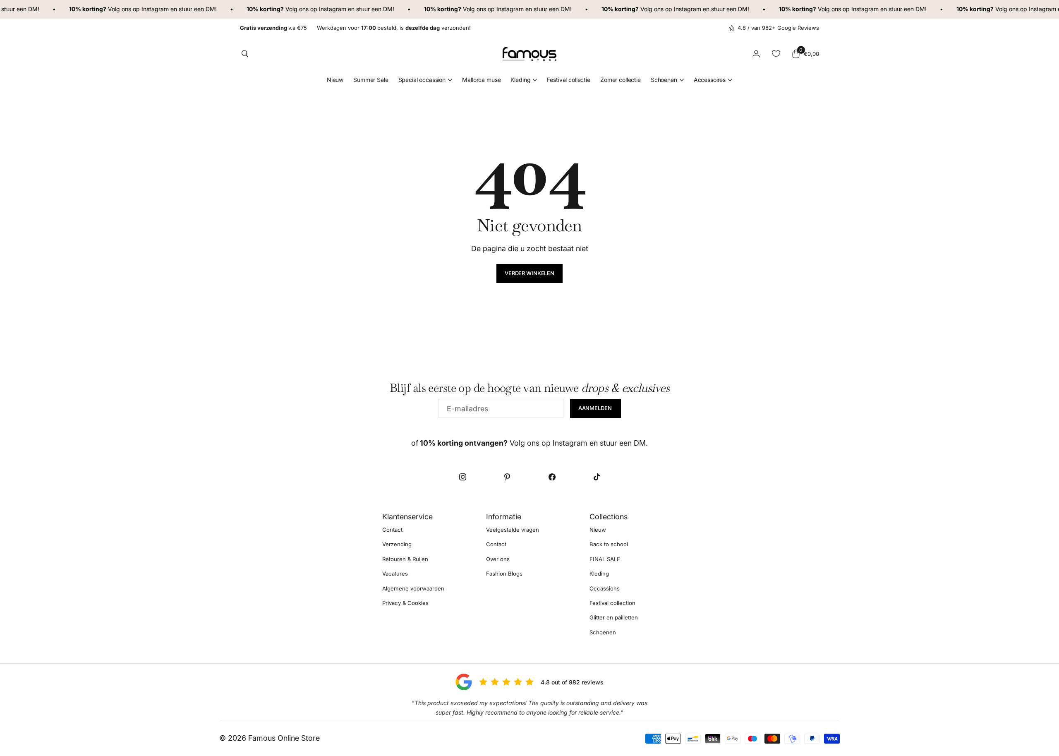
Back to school (608, 544)
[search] (245, 54)
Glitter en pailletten (613, 617)
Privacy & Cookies (405, 603)
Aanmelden (595, 408)
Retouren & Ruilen (405, 559)
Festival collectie (568, 79)
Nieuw (335, 79)
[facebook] (552, 477)
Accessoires (710, 79)
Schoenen (664, 79)
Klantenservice (407, 516)
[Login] (756, 54)
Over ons (498, 559)
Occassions (604, 588)
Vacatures (395, 573)
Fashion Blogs (504, 573)
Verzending (397, 544)
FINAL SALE (604, 559)
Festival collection (612, 603)
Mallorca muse (481, 79)
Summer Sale (370, 79)
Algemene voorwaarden (413, 588)
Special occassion (422, 79)
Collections (608, 516)
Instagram (147, 8)
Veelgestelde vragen (512, 529)
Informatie (503, 516)
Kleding (520, 79)
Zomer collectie (620, 79)
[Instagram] (462, 477)
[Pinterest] (507, 477)
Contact (392, 529)
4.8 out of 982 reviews (572, 682)
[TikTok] (596, 477)
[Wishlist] (776, 54)
